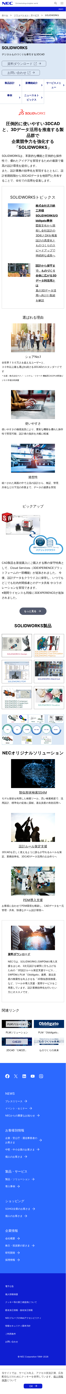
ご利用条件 (10, 1333)
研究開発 (10, 1252)
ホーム (5, 15)
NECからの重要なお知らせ (20, 1115)
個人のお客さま (13, 1156)
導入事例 (10, 1186)
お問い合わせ (16, 73)
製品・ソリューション (17, 1179)
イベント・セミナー (16, 1108)
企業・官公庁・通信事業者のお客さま (21, 1140)
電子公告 (9, 1286)
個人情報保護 (11, 1294)
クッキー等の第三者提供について (21, 1302)
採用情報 (10, 1259)
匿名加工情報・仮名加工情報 (19, 1310)
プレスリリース (13, 1101)
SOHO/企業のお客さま (17, 1208)
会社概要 (10, 1238)
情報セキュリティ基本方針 (18, 1325)
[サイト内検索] (55, 3)
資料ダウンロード (20, 64)
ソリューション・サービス (26, 15)
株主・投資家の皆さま (17, 1245)
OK (31, 1386)
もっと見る (30, 611)
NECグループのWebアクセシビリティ (23, 1318)
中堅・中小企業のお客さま (20, 1149)
